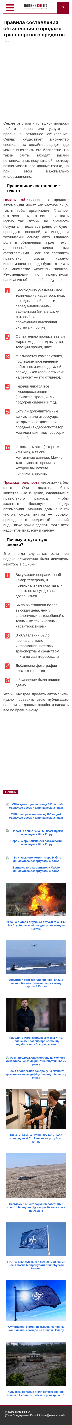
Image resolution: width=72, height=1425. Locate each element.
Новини (11, 792)
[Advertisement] (36, 83)
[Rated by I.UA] (59, 1418)
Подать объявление (22, 200)
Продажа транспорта (21, 482)
